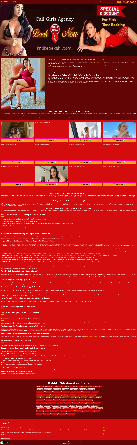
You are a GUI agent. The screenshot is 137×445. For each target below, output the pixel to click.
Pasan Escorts (56, 400)
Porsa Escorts (80, 400)
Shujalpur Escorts (39, 411)
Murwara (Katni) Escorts (56, 394)
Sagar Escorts (48, 405)
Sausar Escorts (87, 405)
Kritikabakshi (9, 2)
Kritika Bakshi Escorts (70, 443)
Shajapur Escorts (73, 408)
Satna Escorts (80, 405)
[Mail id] (104, 434)
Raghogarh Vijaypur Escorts (41, 402)
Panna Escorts (48, 400)
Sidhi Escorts (48, 411)
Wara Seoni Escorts (71, 413)
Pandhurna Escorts (40, 400)
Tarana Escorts (87, 411)
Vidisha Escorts (54, 413)
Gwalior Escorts (75, 386)
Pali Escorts (90, 397)
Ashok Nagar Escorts (48, 386)
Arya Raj (51, 162)
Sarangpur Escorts (64, 405)
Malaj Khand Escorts (73, 389)
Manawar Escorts (90, 389)
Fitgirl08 (6, 434)
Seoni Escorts (47, 408)
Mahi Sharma (18, 184)
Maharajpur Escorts (47, 389)
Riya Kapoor (85, 162)
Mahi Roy (51, 140)
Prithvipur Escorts (88, 400)
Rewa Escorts (97, 402)
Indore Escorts (83, 386)
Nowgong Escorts (65, 397)
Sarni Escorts (72, 405)
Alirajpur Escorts (39, 386)
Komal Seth (85, 140)
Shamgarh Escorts (82, 408)
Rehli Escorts (90, 402)
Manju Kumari (119, 184)
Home (90, 1)
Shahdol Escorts (65, 408)
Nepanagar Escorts (49, 397)
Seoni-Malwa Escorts (56, 408)
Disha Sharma (119, 140)
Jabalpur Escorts (98, 386)
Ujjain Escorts (39, 413)
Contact (113, 1)
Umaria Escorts (46, 413)
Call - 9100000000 (109, 434)
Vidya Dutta (17, 162)
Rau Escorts (83, 402)
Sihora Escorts (55, 411)
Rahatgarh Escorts (52, 402)
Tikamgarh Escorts (95, 411)
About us (95, 1)
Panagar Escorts (98, 397)
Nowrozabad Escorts (74, 397)
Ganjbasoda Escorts (66, 386)
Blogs (109, 1)
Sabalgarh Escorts (40, 405)
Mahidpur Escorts (56, 389)
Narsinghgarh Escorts (82, 394)
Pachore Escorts (83, 397)
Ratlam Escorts (75, 402)
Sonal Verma (119, 162)
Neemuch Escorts (40, 397)
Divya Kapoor (18, 140)
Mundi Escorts (47, 394)
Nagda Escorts (65, 394)
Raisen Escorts (60, 402)
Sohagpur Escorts (79, 411)
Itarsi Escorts (90, 386)
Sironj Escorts (71, 411)
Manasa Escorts (82, 389)
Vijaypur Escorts (62, 413)
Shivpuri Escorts (98, 408)
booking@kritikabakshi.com (110, 431)
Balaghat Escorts (57, 386)
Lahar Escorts (39, 389)
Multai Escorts (39, 394)
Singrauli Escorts (63, 411)
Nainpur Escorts (73, 394)
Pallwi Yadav (85, 184)
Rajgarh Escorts (67, 402)
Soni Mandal (51, 184)
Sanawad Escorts (55, 405)
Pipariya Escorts (63, 400)
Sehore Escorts (95, 405)
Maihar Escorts (64, 389)
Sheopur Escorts (90, 408)
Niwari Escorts (57, 397)
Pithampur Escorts (72, 400)
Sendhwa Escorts (39, 408)
